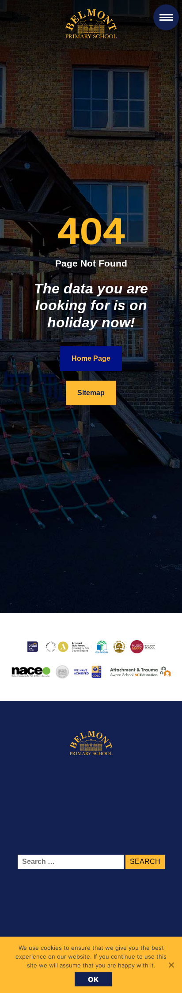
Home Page (91, 358)
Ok (93, 979)
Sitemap (91, 392)
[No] (171, 964)
